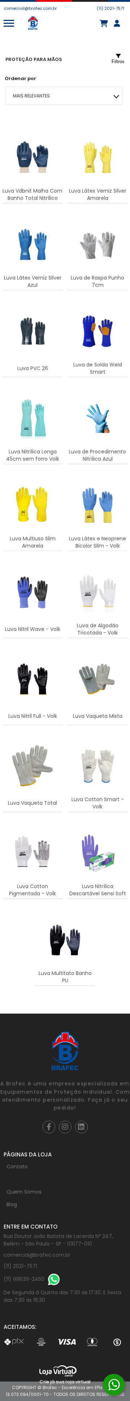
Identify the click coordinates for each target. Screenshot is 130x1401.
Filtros (118, 61)
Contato (17, 1166)
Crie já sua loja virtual (65, 1381)
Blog (11, 1204)
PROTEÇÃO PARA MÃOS (33, 59)
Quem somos (24, 1191)
